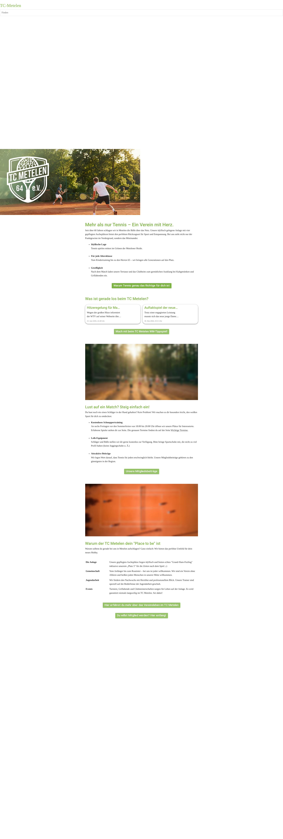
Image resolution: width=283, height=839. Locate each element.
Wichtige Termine (179, 430)
